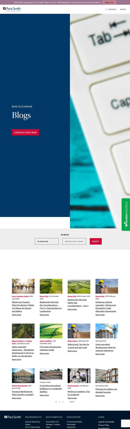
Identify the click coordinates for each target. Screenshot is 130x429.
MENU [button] (123, 9)
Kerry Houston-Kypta (20, 296)
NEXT (72, 401)
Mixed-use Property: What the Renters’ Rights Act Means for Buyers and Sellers (23, 306)
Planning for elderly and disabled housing (106, 390)
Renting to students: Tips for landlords (79, 393)
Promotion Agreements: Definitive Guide (50, 348)
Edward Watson (18, 341)
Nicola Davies (73, 385)
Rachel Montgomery (20, 385)
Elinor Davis (72, 341)
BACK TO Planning (22, 106)
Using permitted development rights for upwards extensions (105, 347)
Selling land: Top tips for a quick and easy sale (78, 346)
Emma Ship (44, 296)
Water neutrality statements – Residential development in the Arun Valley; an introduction (23, 351)
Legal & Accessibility (106, 421)
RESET (95, 241)
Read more (109, 2)
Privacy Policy (103, 425)
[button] (110, 9)
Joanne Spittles (46, 341)
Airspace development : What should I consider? (23, 393)
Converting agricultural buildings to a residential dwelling (51, 388)
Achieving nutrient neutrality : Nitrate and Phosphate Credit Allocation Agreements (105, 307)
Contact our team (25, 132)
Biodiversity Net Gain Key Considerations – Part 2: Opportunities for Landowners (51, 306)
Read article (16, 314)
